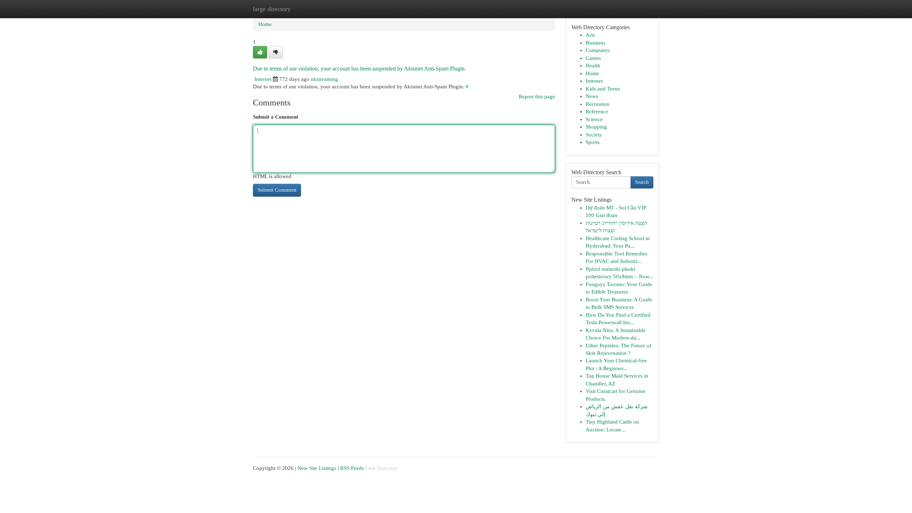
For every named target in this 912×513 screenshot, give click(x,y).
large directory (272, 8)
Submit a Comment (275, 117)
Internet (262, 79)
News (592, 96)
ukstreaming (324, 79)
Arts (590, 35)
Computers (598, 50)
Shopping (596, 127)
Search (642, 182)
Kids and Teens (603, 89)
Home (265, 24)
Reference (597, 111)
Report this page (537, 96)
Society (594, 135)
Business (595, 43)
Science (594, 119)
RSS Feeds (352, 468)
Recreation (598, 104)
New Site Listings (316, 468)
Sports (593, 142)
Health (593, 65)
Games (593, 58)
